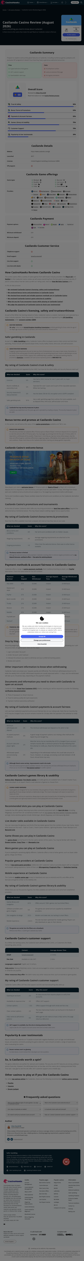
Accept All (42, 636)
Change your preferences (42, 640)
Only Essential (42, 644)
